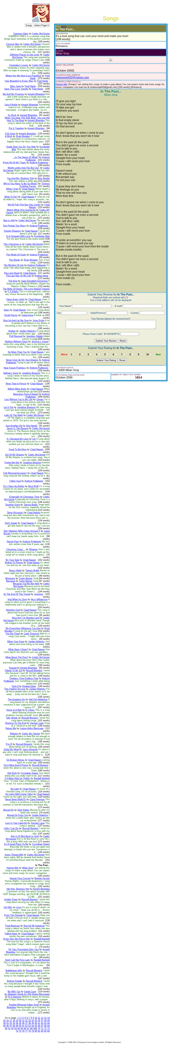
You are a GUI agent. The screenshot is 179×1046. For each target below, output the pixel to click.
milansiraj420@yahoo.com (72, 77)
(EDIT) (63, 27)
